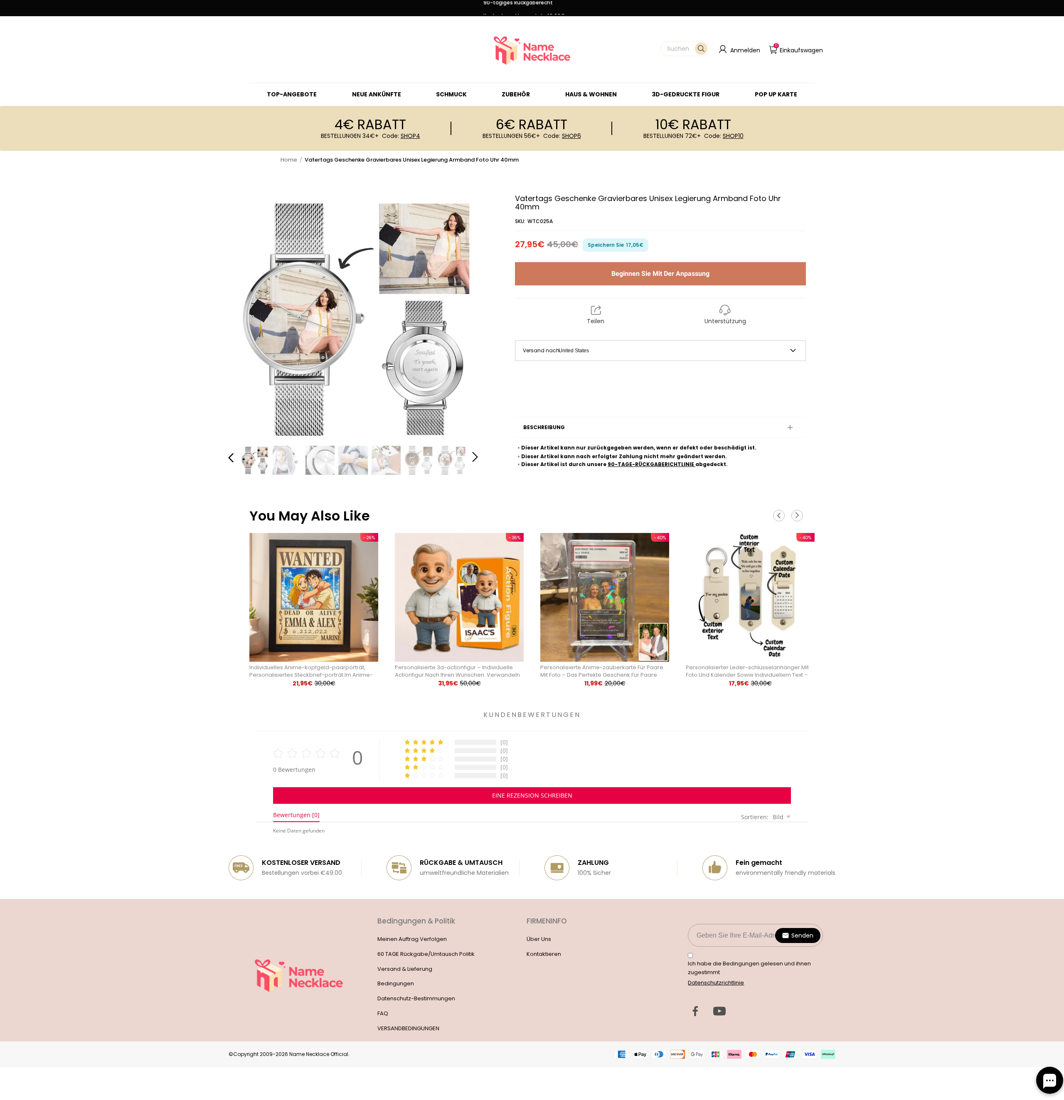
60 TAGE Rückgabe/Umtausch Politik (426, 954)
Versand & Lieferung (404, 969)
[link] (451, 94)
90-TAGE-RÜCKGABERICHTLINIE (651, 464)
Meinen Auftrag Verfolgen (412, 939)
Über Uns (539, 939)
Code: (401, 136)
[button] (684, 48)
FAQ (382, 1013)
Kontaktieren (544, 954)
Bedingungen (395, 983)
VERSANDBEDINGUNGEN (408, 1028)
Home (289, 160)
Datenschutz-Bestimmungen (416, 998)
